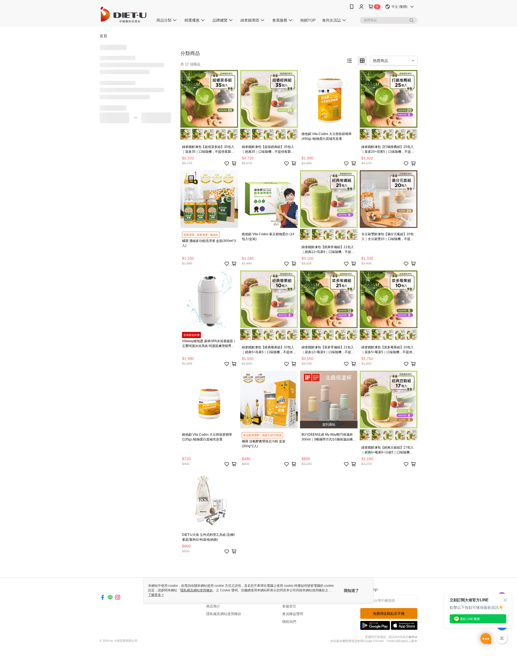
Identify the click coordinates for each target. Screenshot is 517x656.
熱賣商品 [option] (380, 60)
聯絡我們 (289, 622)
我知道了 (351, 590)
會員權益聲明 (292, 614)
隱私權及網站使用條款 (223, 614)
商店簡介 (213, 606)
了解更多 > (156, 595)
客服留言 (289, 606)
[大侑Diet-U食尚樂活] (123, 14)
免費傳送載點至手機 (388, 614)
